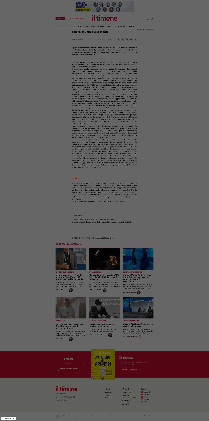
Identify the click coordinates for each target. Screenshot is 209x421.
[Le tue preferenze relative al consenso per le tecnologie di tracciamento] (8, 418)
